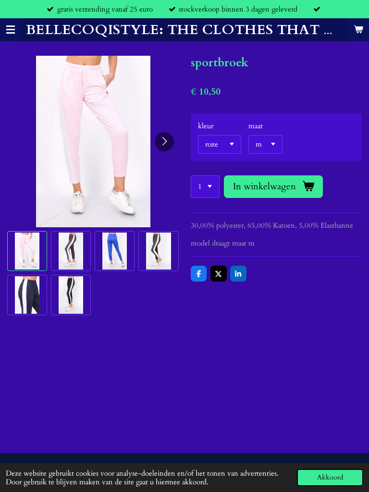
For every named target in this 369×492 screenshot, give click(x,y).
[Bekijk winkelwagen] (358, 30)
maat (255, 126)
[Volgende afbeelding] (164, 141)
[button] (27, 251)
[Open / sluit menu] (10, 30)
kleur (205, 126)
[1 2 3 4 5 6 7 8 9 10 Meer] (205, 186)
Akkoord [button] (330, 477)
